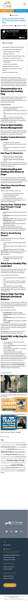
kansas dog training (15, 460)
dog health (23, 447)
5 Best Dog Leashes (4, 442)
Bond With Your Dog (13, 444)
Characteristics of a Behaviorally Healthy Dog (13, 47)
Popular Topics (5, 436)
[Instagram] (21, 531)
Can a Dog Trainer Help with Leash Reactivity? (13, 414)
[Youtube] (16, 531)
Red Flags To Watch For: (9, 53)
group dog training (20, 456)
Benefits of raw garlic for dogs (12, 442)
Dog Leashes (5, 449)
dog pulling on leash (21, 449)
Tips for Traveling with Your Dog (12, 470)
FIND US (8, 549)
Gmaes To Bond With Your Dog (7, 456)
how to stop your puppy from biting (13, 458)
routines (18, 118)
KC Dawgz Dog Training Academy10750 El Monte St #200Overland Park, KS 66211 (11, 557)
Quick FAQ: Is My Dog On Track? (10, 72)
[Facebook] (6, 531)
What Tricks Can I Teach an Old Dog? (11, 432)
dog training (6, 452)
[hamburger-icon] (24, 4)
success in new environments (17, 302)
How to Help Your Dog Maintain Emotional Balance (12, 69)
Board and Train (7, 444)
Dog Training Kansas (18, 452)
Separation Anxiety (14, 469)
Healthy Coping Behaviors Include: (11, 51)
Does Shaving (19, 444)
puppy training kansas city (13, 467)
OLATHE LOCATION (8, 563)
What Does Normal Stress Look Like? (12, 58)
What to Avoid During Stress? (10, 64)
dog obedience (12, 449)
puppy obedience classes (7, 465)
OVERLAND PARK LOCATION (10, 552)
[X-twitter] (11, 531)
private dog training (15, 462)
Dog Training (15, 15)
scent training (3, 469)
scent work (8, 469)
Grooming (14, 456)
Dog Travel (20, 454)
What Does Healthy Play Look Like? (10, 66)
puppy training (17, 465)
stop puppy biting (21, 469)
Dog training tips (11, 454)
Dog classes (11, 447)
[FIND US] (4, 549)
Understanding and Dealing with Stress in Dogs (13, 56)
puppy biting (21, 462)
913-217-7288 (6, 545)
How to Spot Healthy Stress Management (12, 49)
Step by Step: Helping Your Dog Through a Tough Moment (13, 61)
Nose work (8, 462)
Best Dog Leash (19, 442)
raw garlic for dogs (23, 467)
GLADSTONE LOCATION (9, 573)
